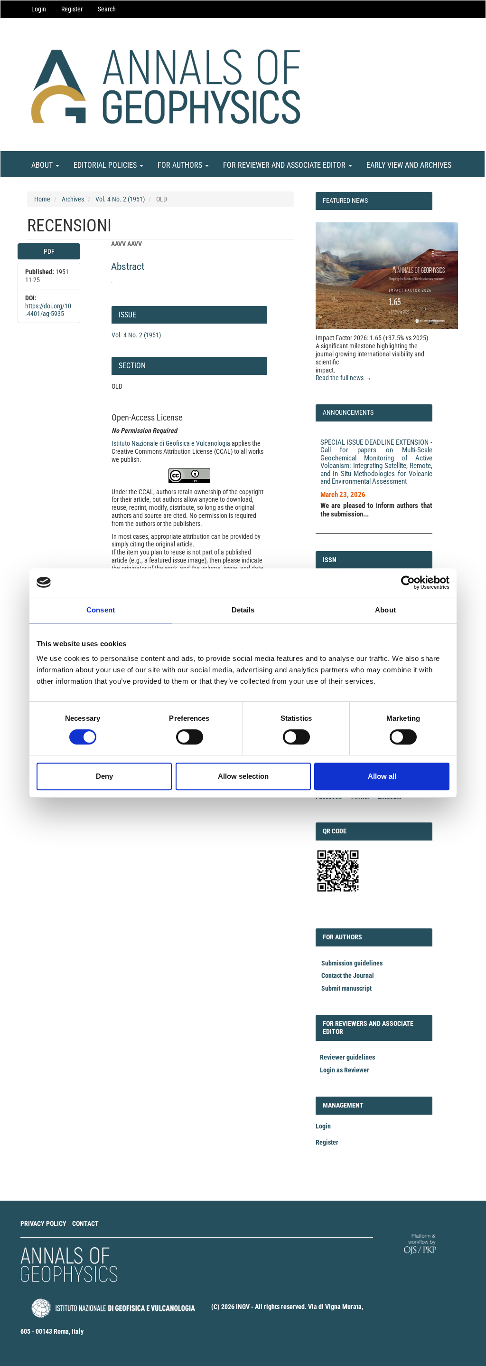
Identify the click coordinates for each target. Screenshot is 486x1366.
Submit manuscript (346, 988)
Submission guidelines (352, 963)
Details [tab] (243, 610)
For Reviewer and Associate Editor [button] (285, 165)
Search (107, 9)
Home (42, 199)
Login (38, 9)
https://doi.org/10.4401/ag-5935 (48, 310)
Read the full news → (344, 378)
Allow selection (243, 776)
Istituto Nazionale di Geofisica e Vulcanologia (171, 443)
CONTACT (85, 1223)
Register (72, 9)
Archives (73, 199)
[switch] (189, 737)
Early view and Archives (408, 165)
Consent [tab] (100, 610)
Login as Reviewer (344, 1070)
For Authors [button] (181, 165)
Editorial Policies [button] (106, 165)
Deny (104, 776)
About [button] (43, 165)
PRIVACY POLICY (43, 1223)
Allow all (382, 776)
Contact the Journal (347, 975)
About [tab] (385, 610)
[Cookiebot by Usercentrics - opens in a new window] (407, 582)
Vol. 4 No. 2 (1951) (120, 199)
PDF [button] (49, 251)
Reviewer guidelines (347, 1057)
